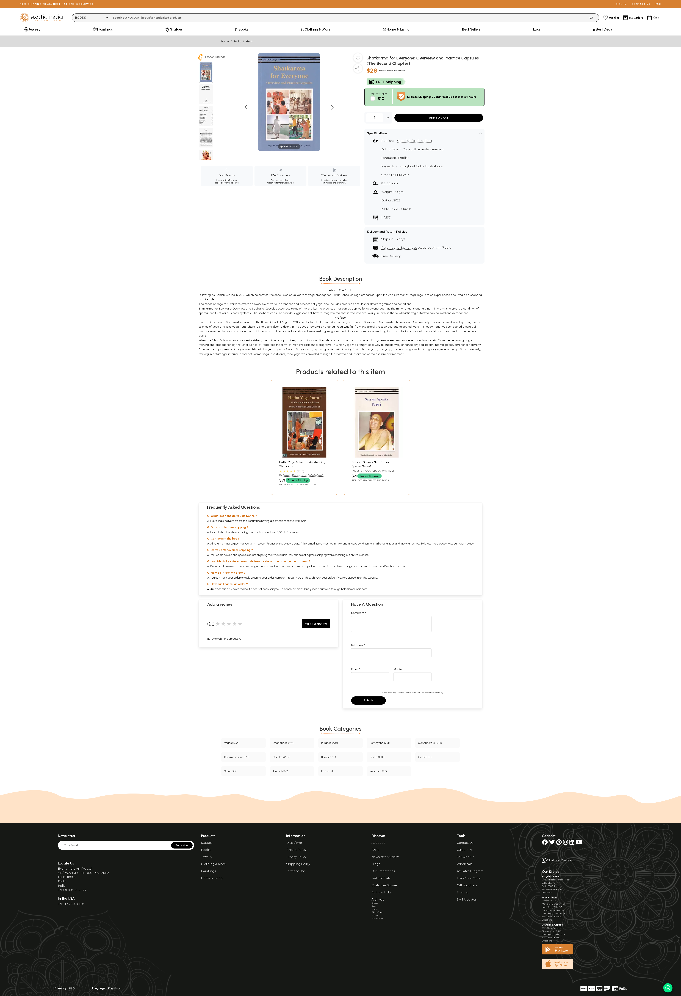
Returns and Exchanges (399, 247)
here (298, 577)
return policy (466, 543)
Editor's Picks (381, 892)
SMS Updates (467, 899)
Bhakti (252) (328, 757)
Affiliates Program (470, 871)
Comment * (358, 613)
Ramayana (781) (380, 743)
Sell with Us (465, 857)
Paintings (208, 871)
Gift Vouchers (467, 885)
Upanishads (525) (283, 743)
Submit (368, 700)
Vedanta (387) (378, 771)
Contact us (641, 4)
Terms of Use (417, 692)
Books (237, 41)
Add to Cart (439, 117)
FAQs (375, 850)
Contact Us (465, 842)
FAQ (658, 4)
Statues (206, 842)
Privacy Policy (436, 692)
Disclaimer (294, 842)
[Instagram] (565, 843)
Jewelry (206, 857)
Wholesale (465, 864)
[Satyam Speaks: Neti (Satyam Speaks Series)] (376, 456)
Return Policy (296, 850)
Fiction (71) (327, 771)
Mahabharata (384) (430, 743)
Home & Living (212, 878)
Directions (547, 892)
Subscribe (181, 845)
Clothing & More (213, 864)
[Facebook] (545, 843)
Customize (465, 850)
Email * (355, 669)
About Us (378, 842)
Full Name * (358, 645)
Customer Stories (384, 885)
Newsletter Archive (385, 857)
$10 (381, 98)
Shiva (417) (230, 771)
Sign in (621, 4)
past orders (328, 577)
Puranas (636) (329, 743)
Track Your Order (469, 878)
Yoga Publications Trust (414, 141)
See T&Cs (234, 183)
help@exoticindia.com (391, 566)
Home (225, 41)
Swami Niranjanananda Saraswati (303, 475)
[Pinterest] (559, 843)
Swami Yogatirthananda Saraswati (418, 149)
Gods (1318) (424, 757)
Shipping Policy (298, 864)
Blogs (376, 864)
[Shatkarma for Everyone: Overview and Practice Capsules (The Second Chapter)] (206, 72)
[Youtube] (579, 843)
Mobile (398, 669)
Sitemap (463, 892)
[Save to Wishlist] (358, 59)
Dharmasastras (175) (236, 757)
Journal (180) (280, 771)
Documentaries (383, 871)
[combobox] (349, 17)
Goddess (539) (281, 757)
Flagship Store (551, 876)
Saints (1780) (377, 757)
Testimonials (381, 878)
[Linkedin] (571, 843)
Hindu (249, 41)
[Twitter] (552, 843)
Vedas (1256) (231, 743)
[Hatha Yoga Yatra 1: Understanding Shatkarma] (304, 456)
